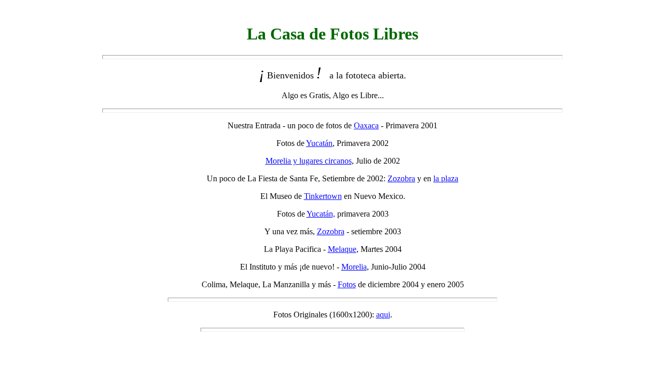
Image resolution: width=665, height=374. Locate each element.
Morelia (354, 266)
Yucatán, (321, 213)
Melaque (342, 249)
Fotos (347, 284)
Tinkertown (323, 196)
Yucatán (319, 143)
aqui (383, 314)
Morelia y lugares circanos (308, 160)
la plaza (445, 178)
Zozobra (401, 178)
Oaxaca (366, 125)
